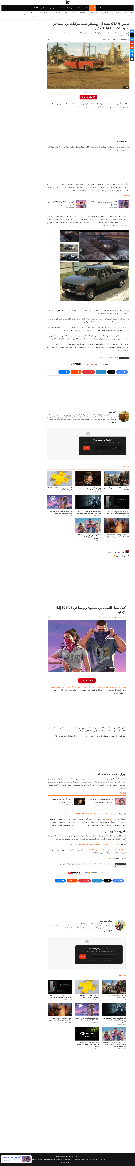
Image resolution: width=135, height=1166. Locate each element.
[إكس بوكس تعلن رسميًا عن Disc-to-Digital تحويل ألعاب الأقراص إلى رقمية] (116, 502)
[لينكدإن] (132, 39)
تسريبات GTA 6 (102, 357)
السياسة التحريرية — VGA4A (88, 12)
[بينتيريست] (132, 43)
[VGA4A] (67, 2)
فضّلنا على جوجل (87, 97)
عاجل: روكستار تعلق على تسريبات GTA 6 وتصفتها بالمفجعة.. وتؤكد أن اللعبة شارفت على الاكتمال (89, 536)
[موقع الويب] (115, 422)
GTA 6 (36, 7)
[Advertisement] (88, 124)
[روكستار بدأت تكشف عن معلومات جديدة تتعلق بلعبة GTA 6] (88, 478)
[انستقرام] (108, 422)
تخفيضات (61, 7)
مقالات (79, 7)
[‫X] (110, 422)
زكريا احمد (113, 412)
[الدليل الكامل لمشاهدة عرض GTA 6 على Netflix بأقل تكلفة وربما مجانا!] (59, 502)
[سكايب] (132, 51)
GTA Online (92, 104)
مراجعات (70, 7)
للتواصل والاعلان (103, 12)
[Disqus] (88, 573)
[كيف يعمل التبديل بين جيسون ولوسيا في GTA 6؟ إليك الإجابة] (123, 204)
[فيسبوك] (113, 422)
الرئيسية (100, 7)
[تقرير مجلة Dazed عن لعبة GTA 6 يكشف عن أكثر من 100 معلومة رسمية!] (81, 204)
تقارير (85, 7)
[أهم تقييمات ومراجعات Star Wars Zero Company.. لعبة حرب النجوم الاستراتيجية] (88, 502)
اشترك (86, 448)
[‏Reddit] (132, 47)
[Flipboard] (76, 364)
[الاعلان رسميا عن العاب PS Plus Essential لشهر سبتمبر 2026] (59, 478)
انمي (42, 7)
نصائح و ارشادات (51, 7)
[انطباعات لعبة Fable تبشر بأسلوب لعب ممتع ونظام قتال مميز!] (116, 478)
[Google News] (93, 364)
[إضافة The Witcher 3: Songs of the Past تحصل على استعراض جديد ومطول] (116, 525)
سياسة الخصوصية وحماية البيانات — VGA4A (49, 12)
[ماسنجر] (132, 55)
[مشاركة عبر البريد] (132, 59)
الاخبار (93, 7)
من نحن (112, 12)
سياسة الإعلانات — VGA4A (70, 12)
